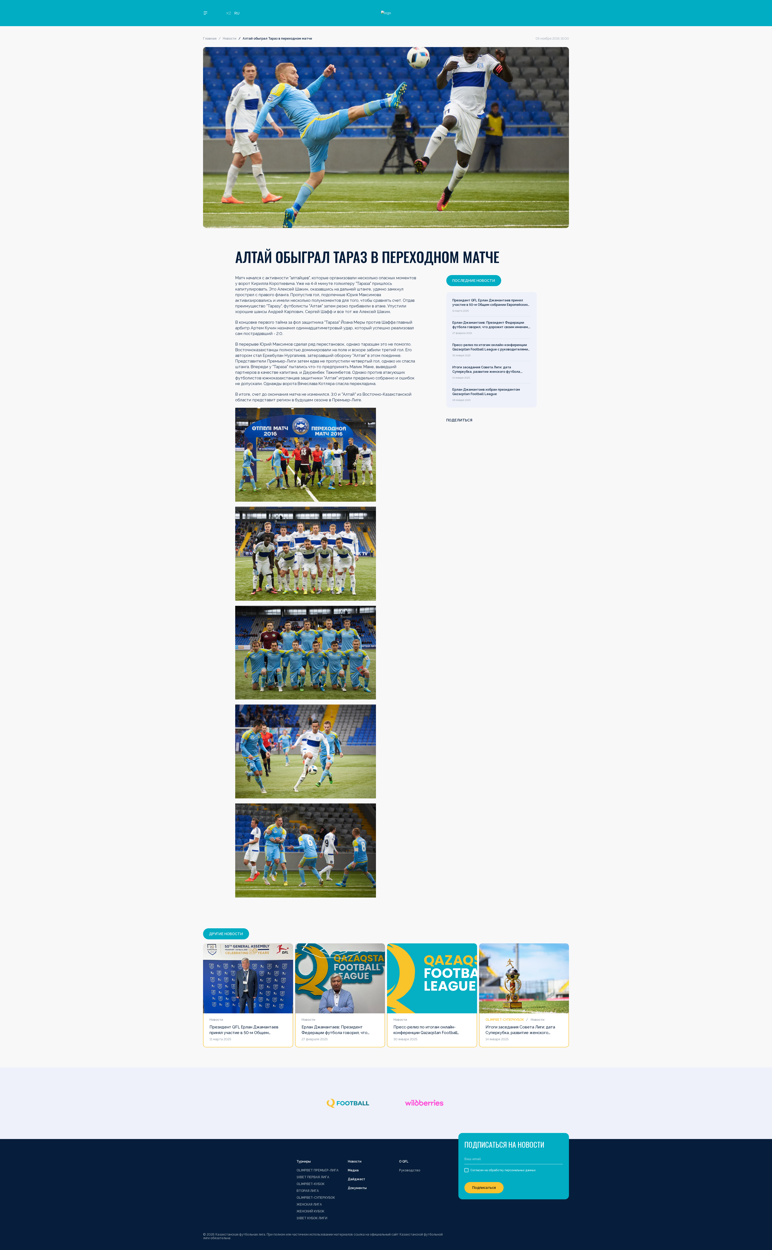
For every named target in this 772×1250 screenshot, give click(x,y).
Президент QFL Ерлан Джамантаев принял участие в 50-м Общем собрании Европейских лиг (490, 302)
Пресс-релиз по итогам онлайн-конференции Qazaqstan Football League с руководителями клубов (490, 347)
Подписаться (484, 1187)
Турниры (304, 1161)
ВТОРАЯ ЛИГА (308, 1191)
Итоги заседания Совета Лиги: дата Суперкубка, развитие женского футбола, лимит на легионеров (486, 369)
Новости (229, 38)
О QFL (404, 1161)
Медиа (353, 1170)
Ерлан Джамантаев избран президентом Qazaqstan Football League (486, 392)
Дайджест (356, 1179)
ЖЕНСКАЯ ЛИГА (309, 1204)
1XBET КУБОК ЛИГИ (312, 1218)
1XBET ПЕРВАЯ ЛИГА (313, 1177)
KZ (228, 13)
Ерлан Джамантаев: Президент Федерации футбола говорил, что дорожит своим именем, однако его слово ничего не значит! (490, 325)
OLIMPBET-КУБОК (310, 1184)
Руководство (409, 1170)
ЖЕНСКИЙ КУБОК (310, 1211)
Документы (357, 1188)
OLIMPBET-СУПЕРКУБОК (316, 1198)
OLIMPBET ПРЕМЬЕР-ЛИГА (318, 1170)
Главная (210, 38)
